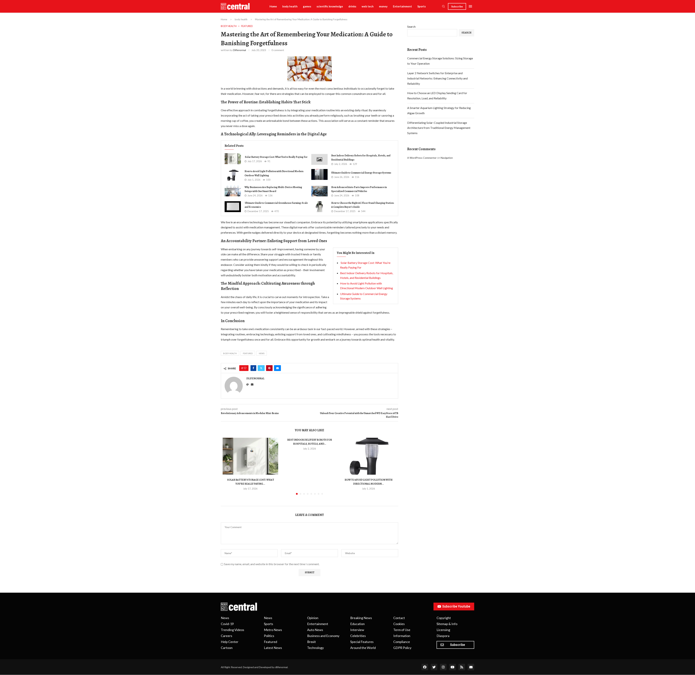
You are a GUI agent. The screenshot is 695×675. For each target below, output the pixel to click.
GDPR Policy (402, 647)
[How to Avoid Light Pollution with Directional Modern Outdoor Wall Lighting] (233, 175)
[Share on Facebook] (253, 368)
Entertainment (402, 6)
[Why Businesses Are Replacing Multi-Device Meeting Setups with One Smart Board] (233, 190)
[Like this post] (245, 368)
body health (290, 6)
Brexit (311, 641)
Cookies (399, 623)
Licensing (443, 629)
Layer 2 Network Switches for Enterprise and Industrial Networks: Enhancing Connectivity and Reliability (437, 78)
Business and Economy (323, 635)
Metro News (273, 629)
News (261, 353)
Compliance (401, 641)
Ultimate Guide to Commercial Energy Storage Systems (361, 172)
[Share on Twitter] (261, 368)
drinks (352, 6)
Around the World (363, 647)
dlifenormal (239, 50)
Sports (421, 6)
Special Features (362, 641)
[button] (227, 468)
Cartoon (227, 647)
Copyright (444, 617)
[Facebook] (425, 667)
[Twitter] (434, 667)
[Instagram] (443, 667)
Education (357, 623)
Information (401, 635)
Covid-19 (227, 623)
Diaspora (443, 635)
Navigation (447, 157)
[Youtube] (452, 667)
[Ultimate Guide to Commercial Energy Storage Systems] (319, 174)
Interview (357, 629)
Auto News (315, 629)
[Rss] (461, 667)
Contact (399, 617)
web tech (368, 6)
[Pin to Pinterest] (269, 368)
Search (411, 26)
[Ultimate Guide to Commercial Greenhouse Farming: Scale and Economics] (233, 206)
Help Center (229, 641)
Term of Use (401, 629)
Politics (269, 635)
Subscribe (457, 6)
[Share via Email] (277, 368)
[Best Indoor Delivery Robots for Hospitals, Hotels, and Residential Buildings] (319, 159)
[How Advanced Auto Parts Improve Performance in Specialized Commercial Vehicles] (319, 190)
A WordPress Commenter (422, 157)
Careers (226, 635)
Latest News (273, 647)
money (383, 6)
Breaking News (361, 617)
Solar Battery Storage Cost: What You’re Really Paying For (276, 157)
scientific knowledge (330, 6)
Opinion (312, 617)
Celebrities (358, 635)
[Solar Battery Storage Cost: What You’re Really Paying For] (233, 158)
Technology (315, 647)
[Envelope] (471, 667)
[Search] (443, 6)
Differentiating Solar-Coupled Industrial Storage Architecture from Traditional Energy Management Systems (438, 128)
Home (273, 6)
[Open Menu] (470, 6)
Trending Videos (232, 629)
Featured (248, 353)
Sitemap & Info (447, 623)
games (307, 6)
